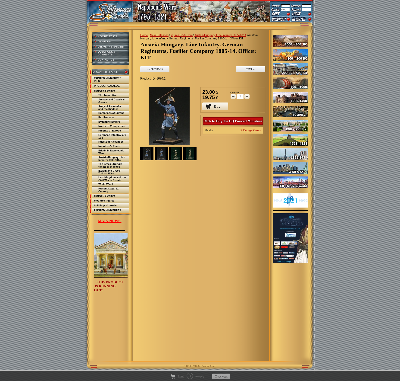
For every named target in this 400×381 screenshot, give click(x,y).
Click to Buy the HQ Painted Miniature (232, 121)
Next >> (251, 69)
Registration (301, 19)
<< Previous (155, 69)
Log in (301, 14)
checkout (281, 19)
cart (281, 14)
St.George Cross (250, 130)
